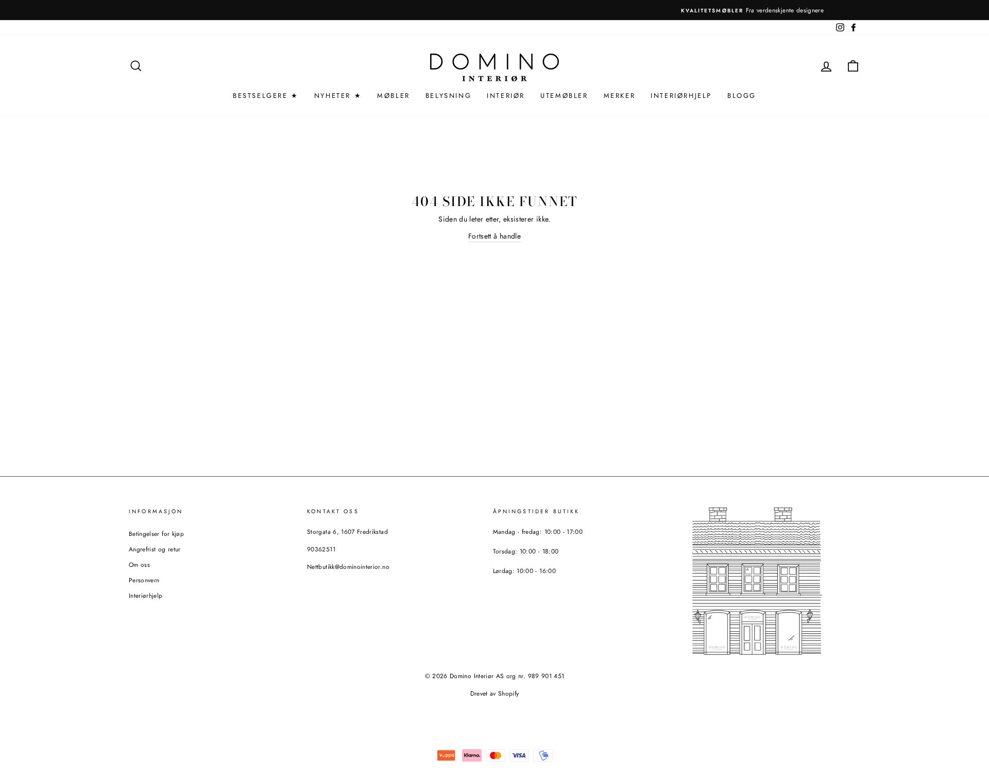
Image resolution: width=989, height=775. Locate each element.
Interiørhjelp (146, 595)
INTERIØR (506, 95)
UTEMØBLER (564, 95)
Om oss (139, 564)
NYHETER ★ (338, 95)
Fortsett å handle (494, 236)
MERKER (620, 95)
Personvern (144, 580)
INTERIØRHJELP (681, 95)
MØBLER (393, 95)
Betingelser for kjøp (156, 533)
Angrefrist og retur (155, 549)
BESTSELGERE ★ (266, 95)
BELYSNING (448, 95)
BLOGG (741, 95)
